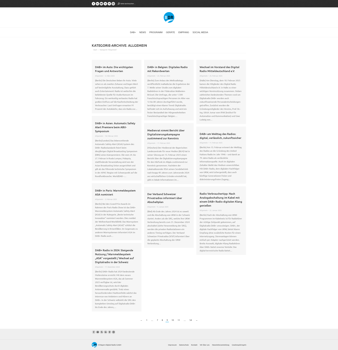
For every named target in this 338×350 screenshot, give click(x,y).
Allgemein (99, 76)
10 (173, 320)
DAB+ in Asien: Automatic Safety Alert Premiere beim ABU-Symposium (115, 127)
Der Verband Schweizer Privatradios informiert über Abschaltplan (164, 198)
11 (179, 320)
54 (190, 320)
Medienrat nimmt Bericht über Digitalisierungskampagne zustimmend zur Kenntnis (166, 134)
